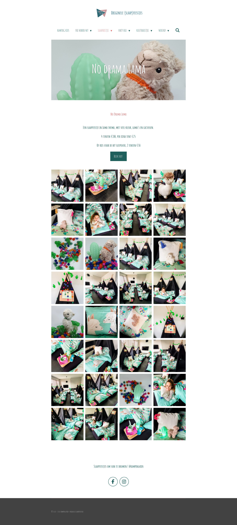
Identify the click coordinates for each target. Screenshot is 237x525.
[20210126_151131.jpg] (136, 288)
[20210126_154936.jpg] (170, 424)
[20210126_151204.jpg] (170, 186)
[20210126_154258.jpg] (170, 288)
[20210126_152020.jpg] (136, 356)
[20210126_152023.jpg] (170, 356)
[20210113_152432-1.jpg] (67, 322)
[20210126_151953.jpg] (67, 356)
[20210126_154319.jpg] (101, 220)
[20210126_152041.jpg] (67, 390)
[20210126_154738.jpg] (67, 424)
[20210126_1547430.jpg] (101, 424)
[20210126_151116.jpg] (101, 288)
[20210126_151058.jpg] (101, 186)
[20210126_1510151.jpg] (67, 186)
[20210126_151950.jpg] (170, 322)
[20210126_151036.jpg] (170, 254)
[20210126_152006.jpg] (101, 356)
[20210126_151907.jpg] (136, 322)
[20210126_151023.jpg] (170, 220)
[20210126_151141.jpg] (136, 186)
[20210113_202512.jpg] (67, 254)
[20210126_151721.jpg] (101, 322)
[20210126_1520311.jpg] (136, 220)
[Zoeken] (177, 30)
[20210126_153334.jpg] (101, 390)
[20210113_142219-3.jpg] (101, 254)
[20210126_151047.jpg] (67, 288)
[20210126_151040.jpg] (67, 220)
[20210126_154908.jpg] (136, 424)
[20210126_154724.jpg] (170, 390)
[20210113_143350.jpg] (136, 390)
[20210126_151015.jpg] (136, 254)
